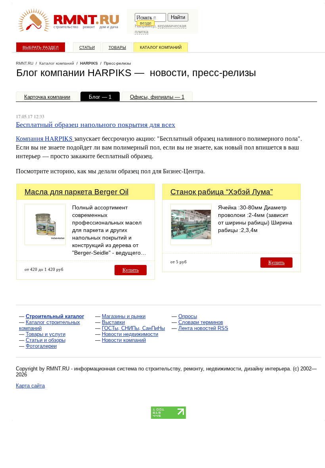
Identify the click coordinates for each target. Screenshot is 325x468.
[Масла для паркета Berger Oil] (45, 243)
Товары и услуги (45, 334)
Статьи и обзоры (45, 340)
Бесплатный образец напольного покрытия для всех (95, 124)
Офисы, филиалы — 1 (157, 97)
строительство (66, 27)
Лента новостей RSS (203, 328)
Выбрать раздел (41, 47)
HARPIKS (89, 63)
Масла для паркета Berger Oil (76, 192)
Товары (117, 47)
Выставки (113, 322)
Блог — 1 (100, 97)
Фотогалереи (41, 346)
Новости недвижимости (130, 334)
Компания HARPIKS (45, 138)
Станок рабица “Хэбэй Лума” (221, 192)
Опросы (187, 316)
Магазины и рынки (123, 316)
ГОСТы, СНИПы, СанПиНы (133, 328)
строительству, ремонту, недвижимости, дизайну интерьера (217, 369)
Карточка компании (47, 97)
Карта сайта (30, 386)
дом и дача (108, 27)
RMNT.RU (24, 63)
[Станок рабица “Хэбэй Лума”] (191, 243)
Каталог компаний (161, 47)
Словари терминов (200, 322)
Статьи (87, 47)
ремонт (89, 27)
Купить (130, 270)
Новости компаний (124, 340)
